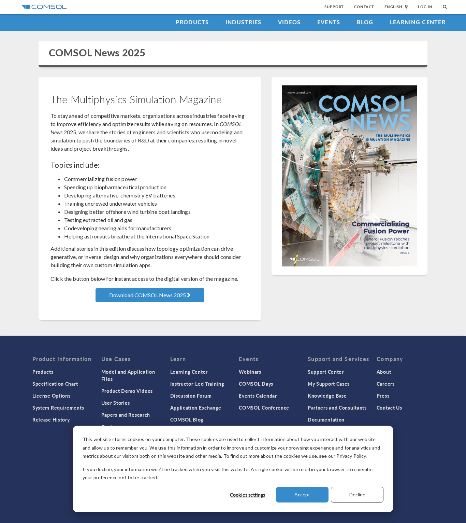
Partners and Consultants (337, 407)
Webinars (250, 371)
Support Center (326, 371)
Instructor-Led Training (197, 383)
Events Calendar (258, 395)
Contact (364, 6)
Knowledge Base (327, 395)
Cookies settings (247, 494)
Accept (302, 494)
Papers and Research (125, 414)
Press (383, 395)
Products (192, 22)
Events (328, 22)
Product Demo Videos (127, 390)
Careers (386, 383)
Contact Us (389, 407)
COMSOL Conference (264, 407)
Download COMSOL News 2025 (148, 295)
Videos (289, 22)
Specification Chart (55, 383)
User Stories (115, 402)
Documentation (326, 419)
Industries (243, 22)
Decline (357, 494)
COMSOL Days (256, 383)
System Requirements (58, 407)
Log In (425, 6)
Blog (365, 22)
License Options (51, 395)
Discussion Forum (191, 395)
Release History (51, 419)
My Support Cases (329, 383)
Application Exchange (195, 407)
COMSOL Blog (187, 419)
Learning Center (418, 22)
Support (334, 6)
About (384, 371)
